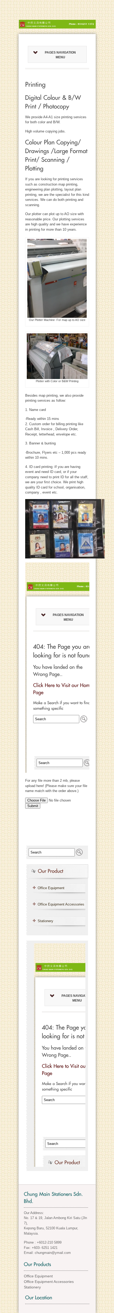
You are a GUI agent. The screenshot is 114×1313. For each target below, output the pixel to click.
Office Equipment (51, 888)
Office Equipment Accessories (61, 904)
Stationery (45, 921)
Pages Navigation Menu (60, 55)
